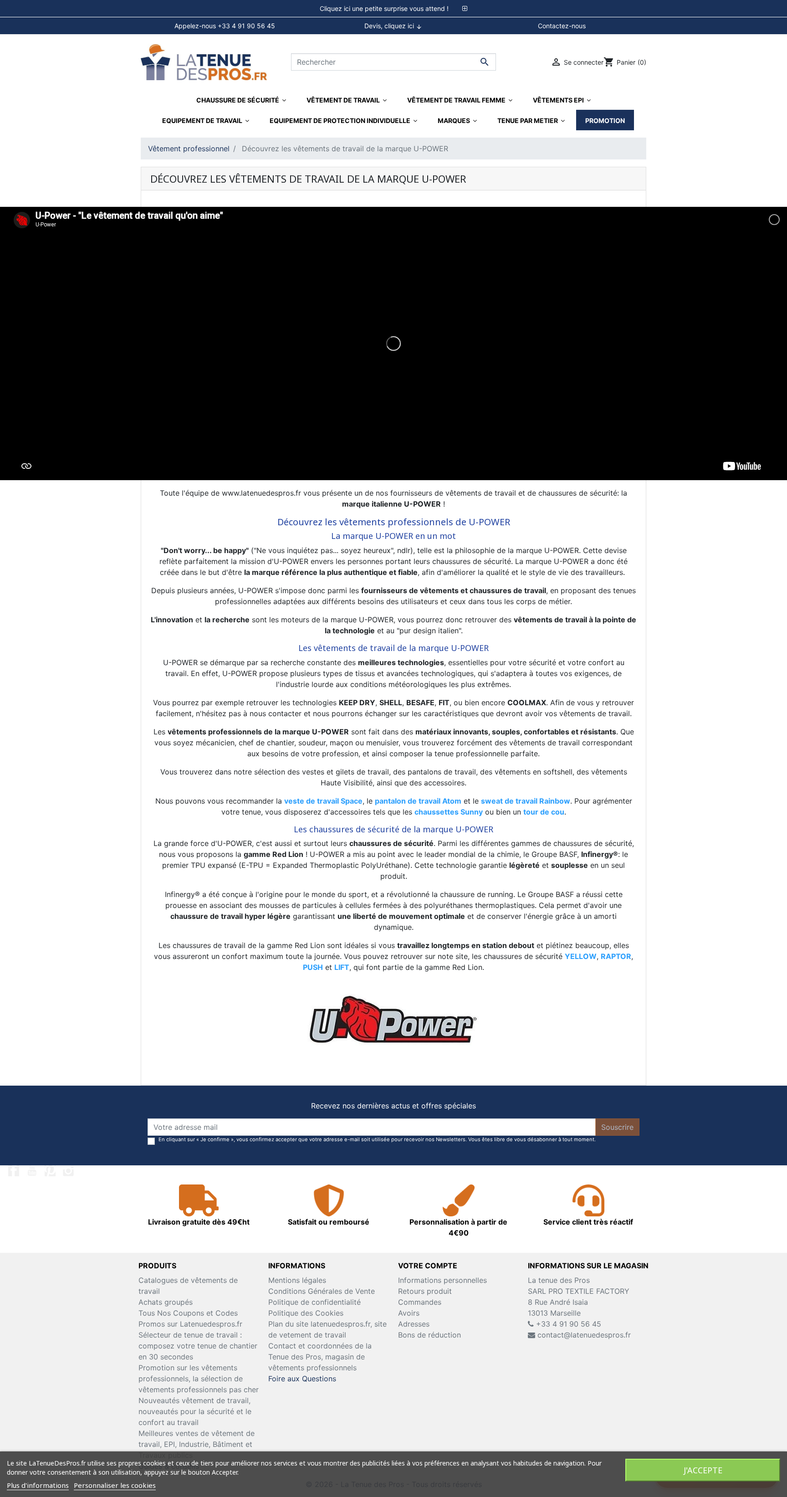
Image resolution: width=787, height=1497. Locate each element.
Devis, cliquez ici (393, 26)
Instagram (68, 1170)
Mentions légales (297, 1280)
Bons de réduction (429, 1334)
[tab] (393, 8)
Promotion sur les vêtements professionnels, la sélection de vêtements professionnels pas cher (198, 1378)
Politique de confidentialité (314, 1302)
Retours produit (425, 1291)
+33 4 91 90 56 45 (567, 1323)
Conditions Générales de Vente (321, 1291)
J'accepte (703, 1470)
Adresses (413, 1323)
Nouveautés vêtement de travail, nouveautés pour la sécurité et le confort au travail (194, 1411)
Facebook (13, 1170)
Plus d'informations (38, 1485)
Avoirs (408, 1313)
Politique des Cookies (305, 1313)
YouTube (31, 1170)
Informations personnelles (442, 1280)
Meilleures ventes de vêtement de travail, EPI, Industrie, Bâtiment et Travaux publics (196, 1444)
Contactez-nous (562, 26)
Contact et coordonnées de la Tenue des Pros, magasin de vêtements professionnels (320, 1356)
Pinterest (50, 1170)
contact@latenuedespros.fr (584, 1334)
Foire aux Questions (302, 1378)
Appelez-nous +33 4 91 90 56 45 (224, 26)
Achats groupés (165, 1302)
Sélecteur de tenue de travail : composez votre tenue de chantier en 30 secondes (197, 1345)
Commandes (419, 1302)
